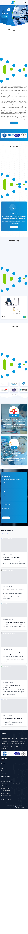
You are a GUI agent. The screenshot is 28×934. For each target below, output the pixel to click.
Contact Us (3, 773)
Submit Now (5, 517)
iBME (14, 447)
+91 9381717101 (6, 790)
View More (13, 122)
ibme (2, 768)
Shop (3, 16)
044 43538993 (6, 788)
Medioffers (3, 770)
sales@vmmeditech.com (8, 795)
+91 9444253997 (6, 793)
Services (3, 765)
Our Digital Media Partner (9, 807)
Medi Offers (14, 415)
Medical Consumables (11, 316)
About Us (3, 763)
